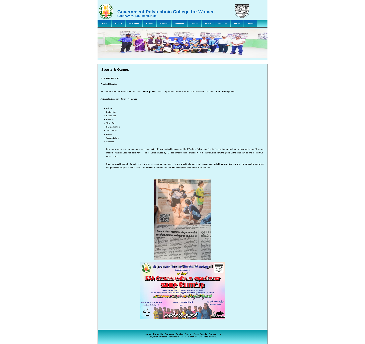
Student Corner (184, 334)
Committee (222, 24)
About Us (118, 24)
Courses (169, 334)
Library (237, 24)
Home (104, 24)
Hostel (250, 24)
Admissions (180, 24)
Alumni (194, 24)
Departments (134, 24)
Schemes (149, 24)
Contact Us (215, 334)
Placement (164, 24)
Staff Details (200, 334)
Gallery (208, 24)
